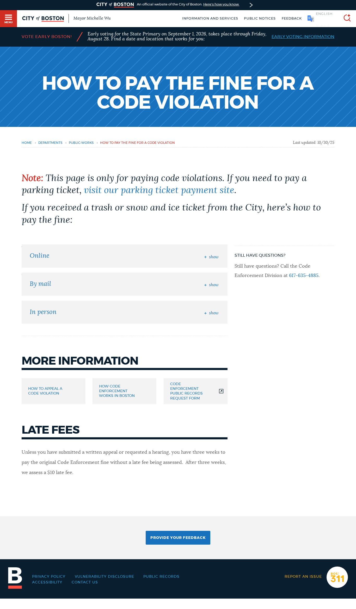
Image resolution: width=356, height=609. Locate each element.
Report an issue (303, 577)
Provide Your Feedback (178, 538)
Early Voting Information (303, 37)
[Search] (345, 18)
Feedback (292, 18)
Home (27, 142)
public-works (81, 142)
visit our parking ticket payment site (159, 190)
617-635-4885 (303, 275)
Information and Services (210, 18)
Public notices (260, 18)
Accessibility (47, 582)
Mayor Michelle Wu (92, 18)
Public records (161, 577)
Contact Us (85, 582)
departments (50, 142)
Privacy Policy (48, 577)
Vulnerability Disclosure (104, 577)
